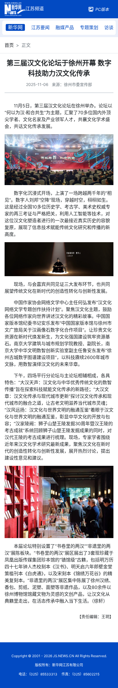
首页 (9, 45)
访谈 (108, 27)
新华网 (15, 27)
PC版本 (102, 9)
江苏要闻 (40, 27)
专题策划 (89, 27)
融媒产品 (65, 27)
